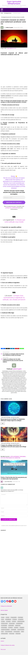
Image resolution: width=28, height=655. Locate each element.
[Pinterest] (17, 348)
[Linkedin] (12, 348)
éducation (18, 633)
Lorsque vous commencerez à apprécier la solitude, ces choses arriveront (14, 298)
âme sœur (12, 633)
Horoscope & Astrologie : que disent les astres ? (10, 417)
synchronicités (21, 629)
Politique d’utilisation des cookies (8, 645)
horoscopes (12, 623)
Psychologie (4, 627)
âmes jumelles (5, 633)
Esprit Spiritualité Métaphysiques (14, 3)
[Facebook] (3, 348)
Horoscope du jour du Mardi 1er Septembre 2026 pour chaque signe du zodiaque (13, 419)
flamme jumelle (21, 621)
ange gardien (13, 617)
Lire (3, 423)
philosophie (11, 625)
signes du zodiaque (5, 629)
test (3, 631)
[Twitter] (4, 601)
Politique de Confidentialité (6, 606)
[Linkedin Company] (12, 601)
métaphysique (19, 623)
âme (23, 631)
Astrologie (21, 617)
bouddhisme (8, 619)
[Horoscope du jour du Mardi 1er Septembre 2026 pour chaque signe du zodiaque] (14, 408)
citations (15, 619)
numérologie (4, 625)
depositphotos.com (11, 48)
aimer (3, 617)
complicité (21, 619)
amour (8, 617)
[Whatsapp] (22, 348)
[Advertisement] (14, 71)
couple (3, 621)
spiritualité (14, 629)
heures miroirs (5, 623)
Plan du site (3, 649)
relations (11, 627)
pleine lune (18, 625)
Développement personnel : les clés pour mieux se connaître (14, 457)
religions (16, 627)
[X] (8, 348)
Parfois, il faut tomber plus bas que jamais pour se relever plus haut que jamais (14, 478)
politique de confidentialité (11, 207)
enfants (14, 621)
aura (3, 619)
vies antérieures (9, 631)
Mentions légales (4, 610)
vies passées (17, 631)
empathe (8, 621)
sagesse (22, 627)
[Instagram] (7, 601)
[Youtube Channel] (15, 601)
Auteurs (2, 641)
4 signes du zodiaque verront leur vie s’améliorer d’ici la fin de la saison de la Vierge (13, 445)
